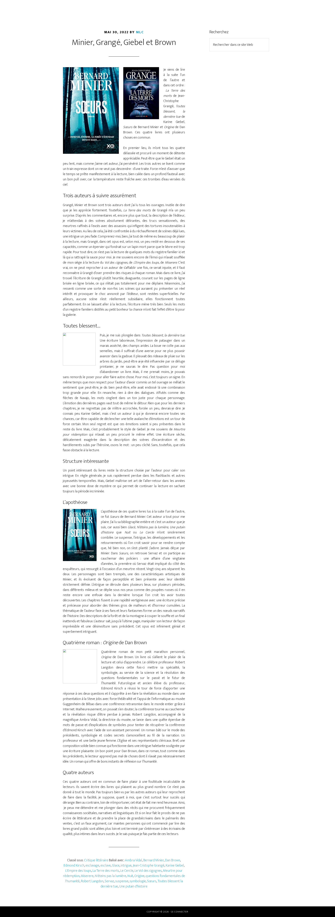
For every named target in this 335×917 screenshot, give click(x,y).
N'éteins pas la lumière (110, 876)
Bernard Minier (153, 860)
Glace (116, 865)
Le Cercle (126, 871)
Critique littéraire (96, 860)
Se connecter (179, 912)
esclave (105, 865)
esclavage (92, 865)
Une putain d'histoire (133, 886)
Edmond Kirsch (74, 865)
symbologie (138, 881)
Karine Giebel (175, 865)
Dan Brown (172, 860)
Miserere (87, 876)
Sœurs (151, 881)
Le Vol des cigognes (148, 871)
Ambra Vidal (133, 860)
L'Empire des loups (78, 871)
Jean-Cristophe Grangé (148, 865)
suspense (121, 881)
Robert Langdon (92, 881)
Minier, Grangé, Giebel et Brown (124, 42)
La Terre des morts (105, 871)
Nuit (130, 876)
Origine (139, 876)
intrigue (126, 865)
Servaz (109, 881)
